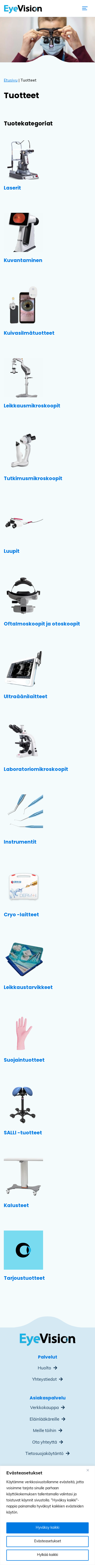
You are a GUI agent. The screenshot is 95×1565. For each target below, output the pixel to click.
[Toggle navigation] (85, 8)
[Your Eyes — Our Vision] (23, 8)
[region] (47, 1515)
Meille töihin (45, 1431)
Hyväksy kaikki (47, 1528)
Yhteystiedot (45, 1379)
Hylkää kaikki (47, 1555)
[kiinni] (90, 1470)
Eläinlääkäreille (45, 1419)
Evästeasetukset (47, 1541)
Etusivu (10, 81)
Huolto (45, 1368)
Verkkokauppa (45, 1408)
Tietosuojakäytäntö (45, 1454)
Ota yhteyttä (45, 1442)
